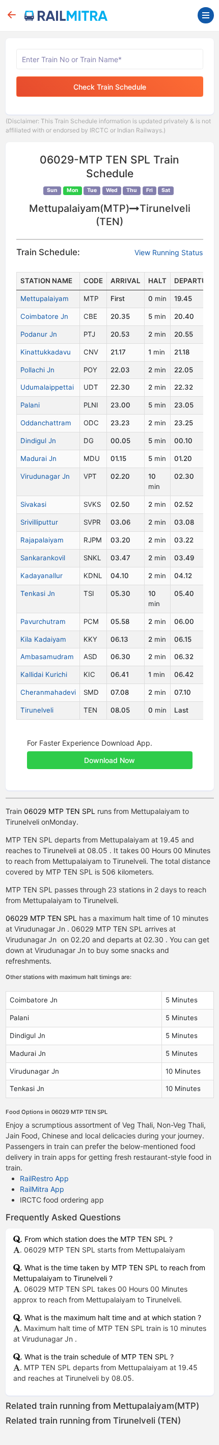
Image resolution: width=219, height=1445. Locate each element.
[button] (110, 755)
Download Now (109, 760)
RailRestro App (44, 1178)
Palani (30, 405)
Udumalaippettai (47, 387)
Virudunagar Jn (45, 476)
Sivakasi (33, 504)
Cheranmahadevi (48, 692)
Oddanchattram (45, 423)
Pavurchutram (43, 621)
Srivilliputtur (39, 522)
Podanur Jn (38, 334)
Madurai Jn (38, 458)
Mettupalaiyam (44, 298)
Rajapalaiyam (42, 540)
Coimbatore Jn (44, 316)
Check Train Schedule (109, 87)
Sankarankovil (42, 558)
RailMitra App (42, 1189)
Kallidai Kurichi (43, 674)
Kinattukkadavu (45, 352)
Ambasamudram (47, 656)
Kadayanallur (41, 575)
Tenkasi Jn (37, 593)
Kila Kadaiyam (43, 639)
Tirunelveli (36, 710)
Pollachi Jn (37, 370)
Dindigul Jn (38, 441)
